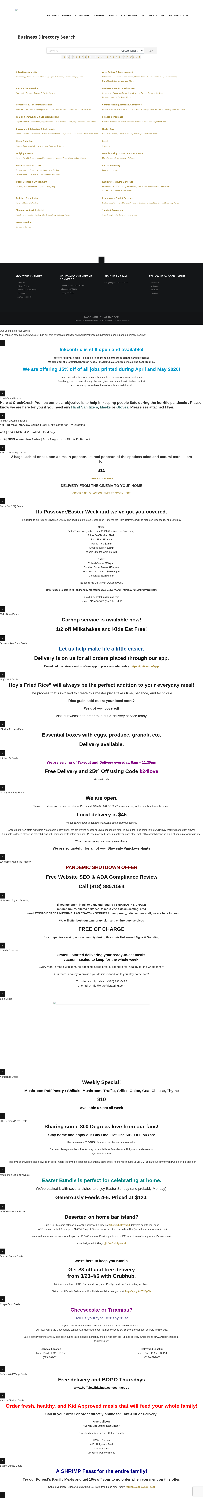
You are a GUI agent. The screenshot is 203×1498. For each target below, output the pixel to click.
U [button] (125, 57)
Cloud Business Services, (56, 109)
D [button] (76, 57)
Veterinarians (112, 170)
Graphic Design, (71, 76)
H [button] (88, 57)
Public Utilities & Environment (31, 181)
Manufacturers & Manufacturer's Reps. (118, 158)
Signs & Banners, (57, 76)
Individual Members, (56, 133)
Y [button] (136, 57)
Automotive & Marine (27, 88)
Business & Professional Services (119, 88)
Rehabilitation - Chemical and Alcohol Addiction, (35, 174)
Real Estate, (132, 186)
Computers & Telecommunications (34, 104)
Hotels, (19, 158)
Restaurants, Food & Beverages (118, 198)
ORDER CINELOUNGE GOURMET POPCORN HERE (101, 493)
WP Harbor (111, 317)
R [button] (116, 57)
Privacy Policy (23, 286)
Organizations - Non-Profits (84, 121)
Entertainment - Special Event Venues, (118, 76)
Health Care (108, 129)
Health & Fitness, (126, 133)
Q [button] (113, 57)
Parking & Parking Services (45, 93)
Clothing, (60, 215)
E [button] (79, 57)
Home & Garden (24, 141)
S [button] (119, 57)
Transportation (24, 222)
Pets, (104, 170)
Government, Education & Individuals (35, 129)
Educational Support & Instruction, (79, 133)
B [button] (70, 57)
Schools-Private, (22, 133)
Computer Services (83, 109)
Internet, (70, 109)
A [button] (68, 57)
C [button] (73, 57)
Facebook (154, 283)
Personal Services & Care (28, 165)
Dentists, (137, 133)
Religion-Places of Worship (27, 203)
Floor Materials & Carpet (54, 146)
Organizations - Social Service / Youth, (57, 121)
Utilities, (19, 186)
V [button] (127, 57)
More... (81, 76)
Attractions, (107, 215)
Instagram (154, 286)
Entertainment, (171, 76)
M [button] (101, 57)
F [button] (82, 57)
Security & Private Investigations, (126, 93)
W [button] (131, 57)
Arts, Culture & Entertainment (117, 72)
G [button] (85, 57)
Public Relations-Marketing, (38, 76)
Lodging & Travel (24, 153)
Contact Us (22, 293)
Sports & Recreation (112, 210)
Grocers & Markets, (121, 203)
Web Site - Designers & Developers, (30, 109)
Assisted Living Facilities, (50, 170)
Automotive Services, (24, 93)
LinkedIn (154, 293)
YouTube (154, 290)
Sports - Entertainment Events (124, 215)
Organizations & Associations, (28, 121)
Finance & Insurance (112, 116)
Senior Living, (146, 133)
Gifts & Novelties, (48, 215)
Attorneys (106, 146)
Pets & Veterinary (111, 165)
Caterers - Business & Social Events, (145, 203)
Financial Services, (109, 121)
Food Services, (167, 203)
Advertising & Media (26, 72)
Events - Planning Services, (152, 93)
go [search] (151, 50)
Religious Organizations (28, 198)
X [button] (133, 57)
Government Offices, (38, 133)
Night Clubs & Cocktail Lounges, (115, 81)
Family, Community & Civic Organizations (37, 116)
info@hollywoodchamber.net (116, 283)
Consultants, (107, 93)
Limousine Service (23, 227)
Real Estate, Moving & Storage (117, 181)
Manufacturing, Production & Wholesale (122, 153)
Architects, (159, 109)
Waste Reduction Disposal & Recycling (39, 186)
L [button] (98, 57)
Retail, (18, 215)
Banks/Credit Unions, (143, 121)
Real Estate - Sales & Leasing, (114, 186)
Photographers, (22, 170)
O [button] (107, 57)
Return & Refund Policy (27, 290)
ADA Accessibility (24, 297)
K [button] (95, 57)
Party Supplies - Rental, (31, 215)
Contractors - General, (111, 109)
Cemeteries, (35, 170)
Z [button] (139, 57)
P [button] (110, 57)
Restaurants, (107, 203)
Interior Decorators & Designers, (29, 146)
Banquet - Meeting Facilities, (114, 97)
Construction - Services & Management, (137, 109)
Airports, (58, 158)
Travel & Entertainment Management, (38, 158)
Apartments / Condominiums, (114, 190)
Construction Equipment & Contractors (122, 104)
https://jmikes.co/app (144, 666)
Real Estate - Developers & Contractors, (154, 186)
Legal (105, 141)
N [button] (104, 57)
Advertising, (21, 76)
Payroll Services (159, 121)
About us (21, 283)
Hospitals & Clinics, (110, 133)
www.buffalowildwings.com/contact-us (101, 1387)
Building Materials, (172, 109)
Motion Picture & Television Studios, (149, 76)
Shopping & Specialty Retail (30, 210)
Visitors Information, (71, 158)
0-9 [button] (64, 57)
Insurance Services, (126, 121)
